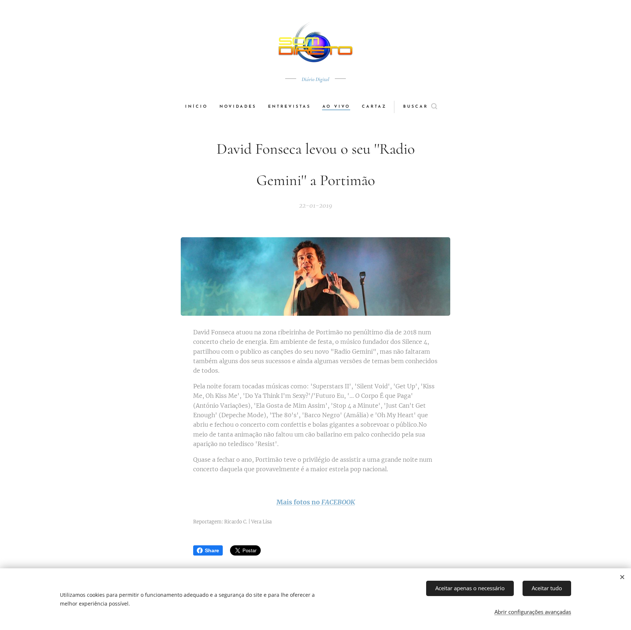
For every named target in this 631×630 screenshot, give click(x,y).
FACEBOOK (338, 502)
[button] (420, 107)
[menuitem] (199, 107)
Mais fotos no (298, 502)
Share (212, 550)
